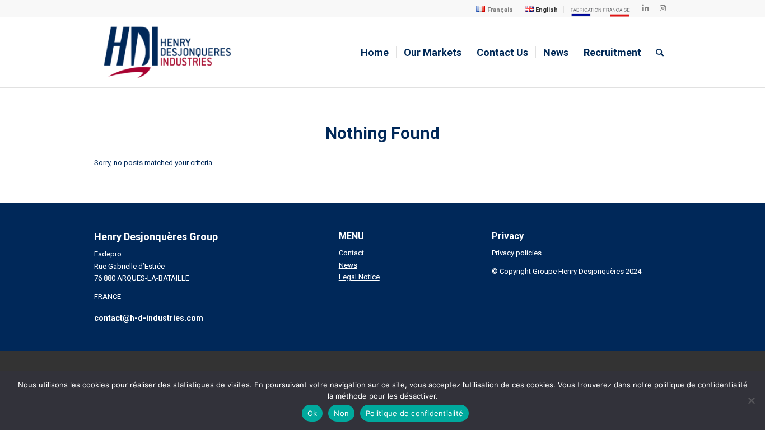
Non (341, 413)
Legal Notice (359, 277)
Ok (312, 413)
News (348, 265)
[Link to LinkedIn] (645, 8)
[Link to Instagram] (662, 8)
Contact (351, 253)
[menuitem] (494, 9)
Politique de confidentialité (414, 413)
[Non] (751, 400)
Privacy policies (517, 253)
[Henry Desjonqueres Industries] (167, 52)
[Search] (660, 52)
